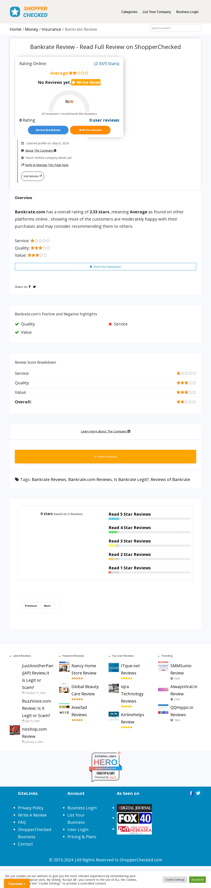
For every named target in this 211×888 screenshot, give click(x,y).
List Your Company (157, 12)
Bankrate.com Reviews (90, 479)
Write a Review (91, 130)
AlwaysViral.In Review (183, 690)
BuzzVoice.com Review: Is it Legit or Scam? (36, 708)
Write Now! (87, 82)
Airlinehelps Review (132, 718)
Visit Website (30, 176)
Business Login (187, 12)
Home (15, 29)
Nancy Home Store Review (84, 669)
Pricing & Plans (81, 836)
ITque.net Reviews (130, 669)
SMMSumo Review (180, 669)
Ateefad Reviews (79, 711)
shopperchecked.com (105, 768)
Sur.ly (113, 777)
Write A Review (107, 456)
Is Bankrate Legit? (131, 479)
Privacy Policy (30, 808)
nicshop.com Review (34, 732)
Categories (129, 12)
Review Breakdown (48, 130)
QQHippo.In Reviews (181, 711)
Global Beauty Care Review (85, 690)
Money (31, 29)
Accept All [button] (197, 879)
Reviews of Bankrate (170, 479)
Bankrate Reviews (49, 479)
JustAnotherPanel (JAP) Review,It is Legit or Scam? (37, 676)
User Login (78, 829)
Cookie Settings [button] (175, 879)
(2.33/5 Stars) (106, 63)
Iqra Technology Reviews (132, 694)
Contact (25, 844)
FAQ (22, 822)
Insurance (51, 29)
